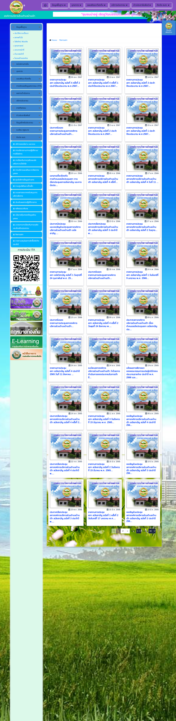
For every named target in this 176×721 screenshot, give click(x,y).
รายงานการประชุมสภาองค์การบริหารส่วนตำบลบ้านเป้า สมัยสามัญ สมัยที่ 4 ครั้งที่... (103, 178)
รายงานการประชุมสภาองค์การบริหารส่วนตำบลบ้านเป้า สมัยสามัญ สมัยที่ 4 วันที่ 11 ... (142, 178)
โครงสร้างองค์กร (21, 58)
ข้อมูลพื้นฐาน (58, 5)
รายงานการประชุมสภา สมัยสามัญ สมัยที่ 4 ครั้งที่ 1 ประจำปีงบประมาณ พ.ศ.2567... (103, 82)
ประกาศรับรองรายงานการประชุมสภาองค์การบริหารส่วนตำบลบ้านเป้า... (63, 130)
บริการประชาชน (118, 5)
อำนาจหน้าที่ (19, 54)
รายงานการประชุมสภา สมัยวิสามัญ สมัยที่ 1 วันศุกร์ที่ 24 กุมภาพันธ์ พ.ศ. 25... (66, 275)
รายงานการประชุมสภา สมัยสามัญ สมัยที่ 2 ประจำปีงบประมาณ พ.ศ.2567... (102, 130)
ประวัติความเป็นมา (21, 33)
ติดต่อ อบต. (162, 5)
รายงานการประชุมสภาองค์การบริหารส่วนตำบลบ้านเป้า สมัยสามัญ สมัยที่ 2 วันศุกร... (141, 227)
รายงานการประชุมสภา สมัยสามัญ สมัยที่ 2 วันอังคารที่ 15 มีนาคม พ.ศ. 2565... (104, 467)
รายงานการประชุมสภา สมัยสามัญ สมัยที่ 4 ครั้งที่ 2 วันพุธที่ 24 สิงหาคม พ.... (103, 323)
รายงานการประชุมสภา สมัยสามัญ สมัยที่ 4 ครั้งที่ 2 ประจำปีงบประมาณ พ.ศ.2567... (65, 82)
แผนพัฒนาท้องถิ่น (95, 5)
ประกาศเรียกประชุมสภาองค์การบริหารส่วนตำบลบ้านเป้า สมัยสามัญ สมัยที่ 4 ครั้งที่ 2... (65, 419)
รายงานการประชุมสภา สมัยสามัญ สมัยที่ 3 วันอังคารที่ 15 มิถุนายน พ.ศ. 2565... (104, 419)
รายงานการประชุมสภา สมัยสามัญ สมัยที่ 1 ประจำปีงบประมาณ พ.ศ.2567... (140, 130)
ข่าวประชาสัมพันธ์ (141, 5)
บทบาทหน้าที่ (19, 50)
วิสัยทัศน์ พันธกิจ (21, 41)
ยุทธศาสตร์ (18, 46)
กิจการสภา (63, 40)
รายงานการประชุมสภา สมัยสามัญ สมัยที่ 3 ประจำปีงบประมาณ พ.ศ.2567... (140, 82)
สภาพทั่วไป (18, 37)
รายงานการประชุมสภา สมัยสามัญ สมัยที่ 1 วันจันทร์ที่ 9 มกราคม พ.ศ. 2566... (142, 275)
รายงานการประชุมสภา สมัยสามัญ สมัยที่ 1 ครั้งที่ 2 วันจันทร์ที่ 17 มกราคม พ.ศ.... (103, 515)
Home (54, 40)
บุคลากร (75, 5)
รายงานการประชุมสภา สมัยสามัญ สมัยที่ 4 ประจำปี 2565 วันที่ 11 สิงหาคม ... (65, 371)
